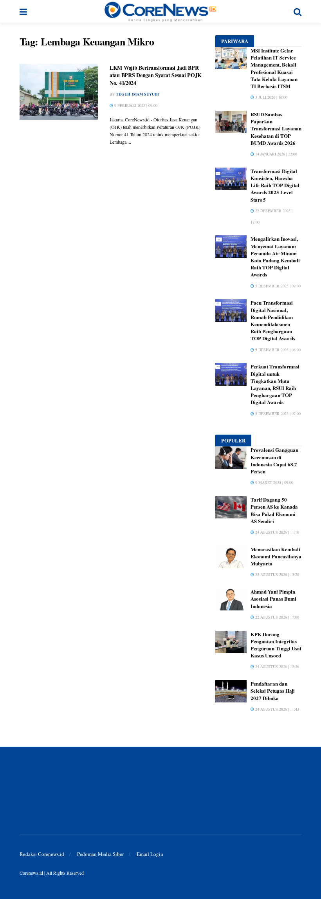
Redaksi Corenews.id (42, 853)
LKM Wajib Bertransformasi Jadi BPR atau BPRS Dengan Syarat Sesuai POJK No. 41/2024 (156, 75)
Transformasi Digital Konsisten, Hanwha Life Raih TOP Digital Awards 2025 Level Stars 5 (275, 185)
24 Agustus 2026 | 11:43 (276, 709)
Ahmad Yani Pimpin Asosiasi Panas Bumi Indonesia (273, 598)
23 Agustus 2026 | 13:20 (276, 574)
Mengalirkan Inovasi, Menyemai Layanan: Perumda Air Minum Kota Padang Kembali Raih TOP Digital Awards (275, 256)
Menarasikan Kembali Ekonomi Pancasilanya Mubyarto (276, 556)
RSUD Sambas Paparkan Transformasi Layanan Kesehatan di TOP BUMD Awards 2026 (276, 128)
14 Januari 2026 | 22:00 (275, 154)
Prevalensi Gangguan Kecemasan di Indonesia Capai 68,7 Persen (274, 460)
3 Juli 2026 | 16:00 (270, 97)
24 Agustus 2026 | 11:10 (276, 532)
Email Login (150, 853)
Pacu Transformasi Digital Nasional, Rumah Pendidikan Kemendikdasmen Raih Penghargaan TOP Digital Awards (273, 320)
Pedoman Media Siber (100, 853)
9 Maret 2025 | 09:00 (273, 482)
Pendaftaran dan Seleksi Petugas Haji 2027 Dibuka (273, 690)
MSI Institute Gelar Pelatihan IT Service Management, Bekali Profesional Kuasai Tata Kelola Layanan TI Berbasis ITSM (274, 68)
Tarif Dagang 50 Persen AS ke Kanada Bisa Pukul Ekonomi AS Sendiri (274, 510)
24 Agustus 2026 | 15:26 (276, 666)
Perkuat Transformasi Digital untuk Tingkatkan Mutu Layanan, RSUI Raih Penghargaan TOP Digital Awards (275, 384)
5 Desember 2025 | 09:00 (277, 286)
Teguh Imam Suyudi (137, 94)
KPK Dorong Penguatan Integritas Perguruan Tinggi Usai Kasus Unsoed (276, 644)
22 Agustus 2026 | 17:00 (276, 617)
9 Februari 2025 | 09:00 (135, 105)
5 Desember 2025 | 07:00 (277, 413)
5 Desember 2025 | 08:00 (277, 349)
